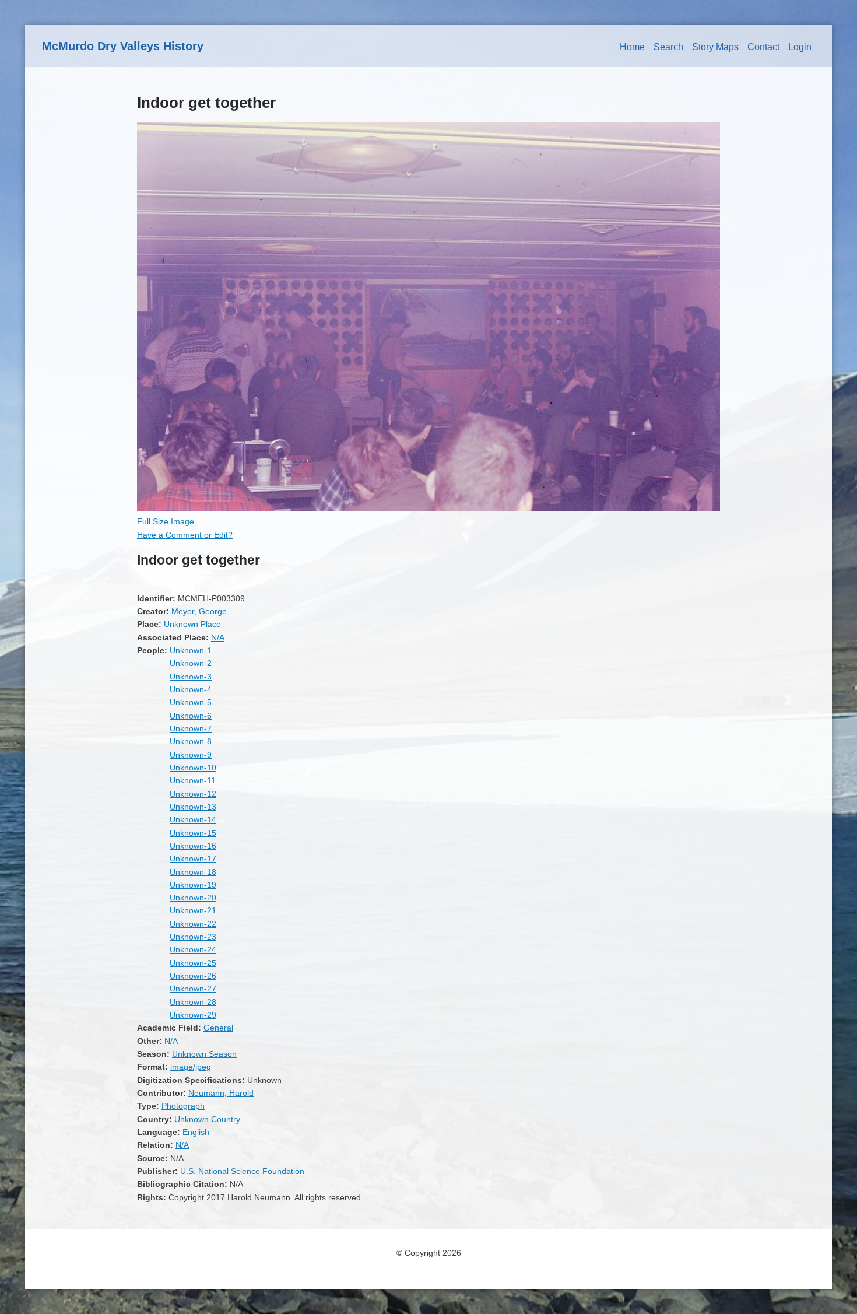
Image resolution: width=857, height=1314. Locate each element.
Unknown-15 (193, 833)
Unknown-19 (193, 884)
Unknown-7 (191, 728)
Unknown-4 (191, 689)
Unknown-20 (193, 897)
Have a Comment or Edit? (185, 534)
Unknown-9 (191, 754)
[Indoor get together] (428, 508)
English (195, 1132)
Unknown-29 (193, 1014)
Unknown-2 (191, 663)
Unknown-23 (193, 936)
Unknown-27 (193, 988)
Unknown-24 (193, 949)
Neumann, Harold (221, 1093)
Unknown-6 (191, 715)
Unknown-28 (193, 1002)
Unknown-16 (193, 845)
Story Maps (715, 47)
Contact (763, 47)
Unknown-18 (193, 872)
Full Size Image (165, 521)
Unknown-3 (191, 676)
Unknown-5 (191, 702)
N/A (217, 637)
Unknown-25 (193, 963)
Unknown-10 (193, 767)
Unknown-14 (193, 819)
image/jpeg (190, 1066)
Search (668, 47)
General (218, 1027)
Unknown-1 (191, 650)
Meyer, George (199, 611)
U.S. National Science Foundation (242, 1171)
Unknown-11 (193, 780)
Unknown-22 (193, 923)
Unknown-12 (193, 793)
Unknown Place (192, 624)
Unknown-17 (193, 858)
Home (632, 47)
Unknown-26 (193, 975)
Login (800, 47)
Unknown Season (204, 1054)
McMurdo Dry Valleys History (122, 46)
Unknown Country (207, 1119)
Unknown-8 (191, 741)
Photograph (183, 1105)
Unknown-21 (193, 910)
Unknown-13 (193, 806)
